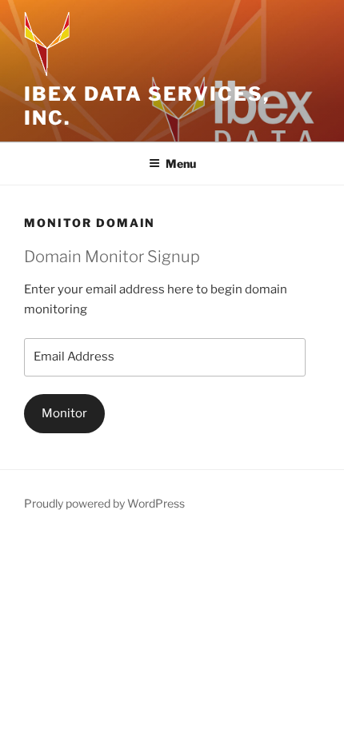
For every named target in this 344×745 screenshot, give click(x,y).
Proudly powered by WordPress (104, 503)
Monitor (64, 413)
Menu (181, 163)
